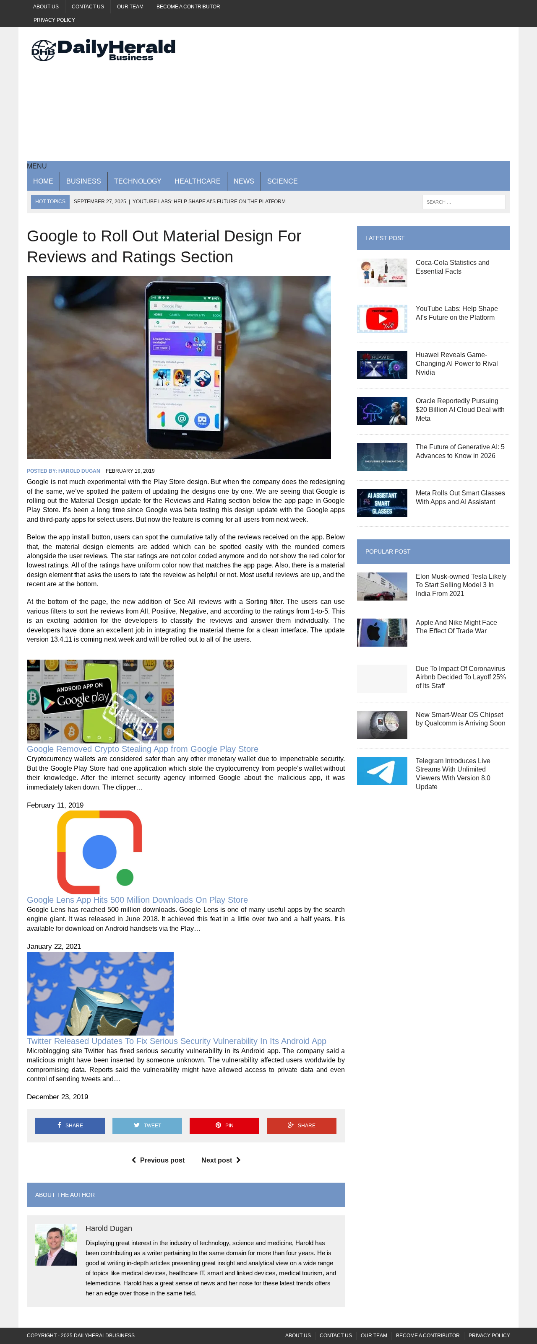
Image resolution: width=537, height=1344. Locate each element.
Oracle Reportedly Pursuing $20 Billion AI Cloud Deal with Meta (460, 409)
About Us (46, 7)
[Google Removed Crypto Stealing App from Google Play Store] (100, 739)
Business (83, 181)
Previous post (162, 1160)
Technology (138, 181)
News (244, 181)
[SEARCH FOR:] (464, 201)
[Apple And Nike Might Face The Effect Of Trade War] (382, 641)
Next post (216, 1160)
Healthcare (198, 181)
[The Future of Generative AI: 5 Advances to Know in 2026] (382, 465)
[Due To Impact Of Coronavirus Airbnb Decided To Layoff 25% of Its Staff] (382, 687)
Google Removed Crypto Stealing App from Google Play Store (142, 749)
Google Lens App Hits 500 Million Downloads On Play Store (137, 899)
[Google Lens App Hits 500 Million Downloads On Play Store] (100, 889)
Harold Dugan (79, 471)
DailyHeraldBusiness (104, 1336)
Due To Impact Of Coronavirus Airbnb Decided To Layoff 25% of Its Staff (461, 677)
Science (282, 181)
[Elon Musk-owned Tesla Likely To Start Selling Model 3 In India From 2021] (382, 594)
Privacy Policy (54, 20)
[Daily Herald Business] (103, 50)
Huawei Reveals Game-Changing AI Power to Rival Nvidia (457, 363)
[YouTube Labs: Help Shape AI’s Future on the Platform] (382, 327)
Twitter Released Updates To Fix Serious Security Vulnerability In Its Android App (176, 1041)
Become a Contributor (188, 7)
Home (43, 181)
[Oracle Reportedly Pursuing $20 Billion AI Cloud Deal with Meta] (382, 419)
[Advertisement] (351, 94)
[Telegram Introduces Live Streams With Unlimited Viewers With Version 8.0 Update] (382, 779)
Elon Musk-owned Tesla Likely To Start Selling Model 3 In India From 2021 (461, 585)
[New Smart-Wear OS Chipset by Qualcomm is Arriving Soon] (382, 733)
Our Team (130, 7)
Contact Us (88, 7)
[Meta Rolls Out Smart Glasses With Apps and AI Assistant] (382, 511)
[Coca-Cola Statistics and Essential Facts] (382, 281)
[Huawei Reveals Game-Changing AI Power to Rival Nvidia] (382, 373)
